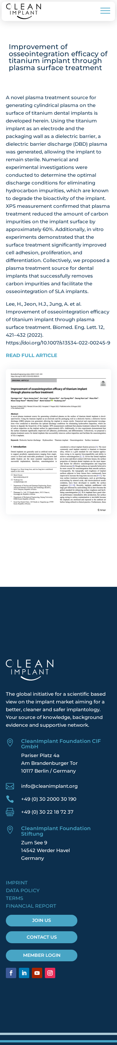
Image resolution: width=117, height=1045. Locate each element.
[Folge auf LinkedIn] (24, 973)
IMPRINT (17, 883)
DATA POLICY (23, 890)
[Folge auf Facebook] (11, 973)
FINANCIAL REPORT (31, 906)
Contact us (42, 937)
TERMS (14, 898)
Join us (41, 920)
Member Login (41, 955)
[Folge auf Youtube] (37, 973)
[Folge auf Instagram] (50, 973)
